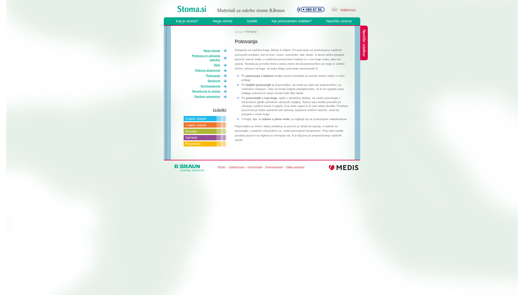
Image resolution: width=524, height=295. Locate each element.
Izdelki (252, 21)
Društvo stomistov (207, 96)
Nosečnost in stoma (206, 91)
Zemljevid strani (236, 167)
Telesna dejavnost (207, 70)
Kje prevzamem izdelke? (292, 21)
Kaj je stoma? (187, 21)
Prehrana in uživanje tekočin (206, 57)
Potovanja (213, 75)
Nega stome (223, 21)
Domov (239, 31)
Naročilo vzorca (338, 21)
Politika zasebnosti (295, 167)
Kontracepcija (210, 86)
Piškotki (221, 167)
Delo (217, 65)
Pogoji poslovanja (274, 167)
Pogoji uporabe (254, 167)
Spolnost (214, 80)
